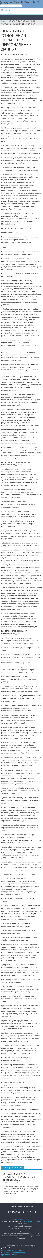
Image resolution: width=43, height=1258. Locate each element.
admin (16, 1182)
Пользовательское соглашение (13, 1250)
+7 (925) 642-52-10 (21, 1212)
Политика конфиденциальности (14, 1252)
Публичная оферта (9, 1255)
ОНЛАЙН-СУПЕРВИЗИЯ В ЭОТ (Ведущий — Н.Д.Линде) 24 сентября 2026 (20, 1176)
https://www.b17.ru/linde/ (23, 1219)
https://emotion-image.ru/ (32, 1221)
